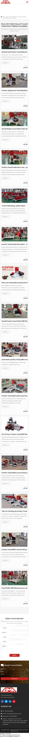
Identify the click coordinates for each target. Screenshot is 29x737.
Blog (7, 16)
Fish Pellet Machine (13, 16)
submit (14, 655)
